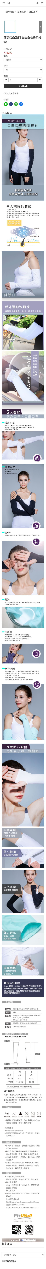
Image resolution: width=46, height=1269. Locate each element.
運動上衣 (33, 11)
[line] (6, 104)
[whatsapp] (16, 104)
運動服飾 (22, 11)
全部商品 (10, 11)
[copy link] (21, 104)
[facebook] (11, 104)
